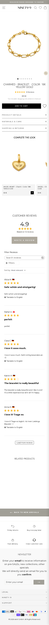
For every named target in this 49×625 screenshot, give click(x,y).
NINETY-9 (7, 597)
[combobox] (24, 270)
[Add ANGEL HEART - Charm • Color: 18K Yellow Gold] (32, 192)
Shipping (21, 99)
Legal (5, 592)
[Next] (17, 475)
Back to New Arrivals (26, 512)
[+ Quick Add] (16, 483)
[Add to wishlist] (44, 106)
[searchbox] (22, 258)
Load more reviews (24, 443)
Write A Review (24, 240)
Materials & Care (12, 121)
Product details (12, 115)
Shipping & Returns (13, 128)
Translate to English (14, 297)
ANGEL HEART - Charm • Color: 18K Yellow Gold (17, 188)
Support (7, 603)
